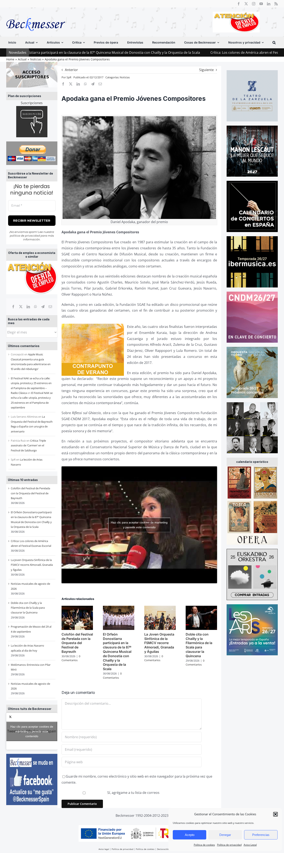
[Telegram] (43, 306)
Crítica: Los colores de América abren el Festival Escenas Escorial (217, 52)
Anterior (71, 69)
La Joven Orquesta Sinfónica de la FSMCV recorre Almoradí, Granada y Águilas (32, 565)
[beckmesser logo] (35, 15)
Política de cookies (204, 845)
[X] (21, 306)
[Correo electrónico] (50, 306)
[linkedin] (268, 3)
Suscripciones (32, 103)
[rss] (276, 3)
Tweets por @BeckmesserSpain (31, 731)
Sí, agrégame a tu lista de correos (132, 792)
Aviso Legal (250, 845)
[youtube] (261, 3)
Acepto (189, 835)
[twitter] (246, 3)
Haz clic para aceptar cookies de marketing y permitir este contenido (31, 731)
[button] (275, 814)
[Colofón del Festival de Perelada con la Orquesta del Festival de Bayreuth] (77, 608)
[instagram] (253, 3)
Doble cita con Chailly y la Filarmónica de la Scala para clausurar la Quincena (28, 607)
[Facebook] (13, 306)
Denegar (225, 835)
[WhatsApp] (35, 306)
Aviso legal (104, 849)
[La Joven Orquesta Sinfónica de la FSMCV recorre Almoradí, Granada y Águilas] (160, 608)
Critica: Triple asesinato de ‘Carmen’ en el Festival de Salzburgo (28, 445)
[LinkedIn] (28, 306)
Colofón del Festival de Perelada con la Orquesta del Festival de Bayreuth (30, 493)
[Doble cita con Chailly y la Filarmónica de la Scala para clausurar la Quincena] (201, 608)
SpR (69, 77)
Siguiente (206, 69)
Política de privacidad (229, 845)
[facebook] (238, 3)
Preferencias (260, 835)
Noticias (125, 77)
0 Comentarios (71, 658)
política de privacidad (25, 235)
